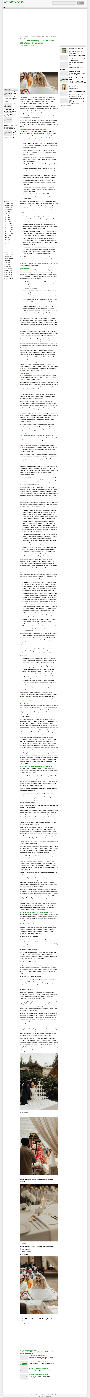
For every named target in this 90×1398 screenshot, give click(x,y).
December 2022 (9, 272)
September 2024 (9, 234)
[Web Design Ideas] (8, 93)
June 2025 (7, 215)
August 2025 (8, 211)
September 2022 (9, 278)
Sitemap (49, 1394)
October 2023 (8, 256)
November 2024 (9, 230)
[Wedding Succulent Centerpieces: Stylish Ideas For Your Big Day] (24, 1358)
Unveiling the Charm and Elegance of (38, 1368)
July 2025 (7, 213)
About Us (33, 1394)
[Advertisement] (45, 21)
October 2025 (8, 207)
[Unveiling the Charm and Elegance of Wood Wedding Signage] (24, 1369)
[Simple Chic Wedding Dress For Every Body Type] (24, 1376)
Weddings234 (14, 2)
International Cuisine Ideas (10, 123)
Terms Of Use (55, 1394)
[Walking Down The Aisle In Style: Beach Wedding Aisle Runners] (64, 92)
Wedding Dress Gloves (74, 71)
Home (21, 36)
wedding (35, 1350)
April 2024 (7, 244)
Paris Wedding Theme (74, 85)
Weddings (26, 36)
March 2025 (8, 221)
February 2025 (8, 223)
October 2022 (8, 276)
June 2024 (7, 240)
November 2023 (9, 254)
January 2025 (8, 226)
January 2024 (8, 250)
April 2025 (7, 219)
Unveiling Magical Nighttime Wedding (38, 1361)
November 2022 (9, 274)
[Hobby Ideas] (8, 132)
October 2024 (8, 232)
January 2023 (8, 270)
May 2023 (7, 262)
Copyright (44, 1394)
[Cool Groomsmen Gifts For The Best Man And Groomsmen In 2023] (64, 100)
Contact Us (38, 1394)
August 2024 (8, 236)
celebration (24, 1350)
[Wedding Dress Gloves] (64, 72)
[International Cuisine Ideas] (8, 119)
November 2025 (9, 205)
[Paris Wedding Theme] (64, 89)
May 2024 (7, 242)
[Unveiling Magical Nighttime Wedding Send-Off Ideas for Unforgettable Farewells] (24, 1364)
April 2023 (7, 264)
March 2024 (8, 246)
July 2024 (7, 238)
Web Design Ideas (14, 93)
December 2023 (9, 252)
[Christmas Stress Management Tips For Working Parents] (64, 65)
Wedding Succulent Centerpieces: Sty (38, 1355)
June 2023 (7, 260)
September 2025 (9, 209)
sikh (32, 1350)
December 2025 (9, 203)
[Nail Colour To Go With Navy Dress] (64, 52)
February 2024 (8, 248)
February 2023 (8, 268)
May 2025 (7, 217)
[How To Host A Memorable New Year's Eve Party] (64, 79)
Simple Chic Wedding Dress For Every (38, 1374)
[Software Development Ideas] (8, 106)
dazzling (29, 1350)
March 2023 (8, 266)
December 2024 (9, 228)
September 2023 (9, 258)
